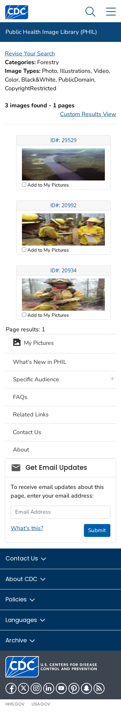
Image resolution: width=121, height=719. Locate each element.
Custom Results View (88, 114)
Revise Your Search (30, 53)
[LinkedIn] (48, 688)
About (21, 449)
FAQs (20, 397)
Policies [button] (16, 599)
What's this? (27, 528)
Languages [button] (22, 620)
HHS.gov (15, 704)
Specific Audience (36, 379)
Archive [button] (16, 640)
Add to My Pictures (47, 185)
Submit (97, 530)
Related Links (31, 414)
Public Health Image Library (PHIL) (51, 32)
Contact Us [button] (22, 558)
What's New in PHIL (39, 362)
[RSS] (99, 688)
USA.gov (41, 704)
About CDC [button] (22, 579)
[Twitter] (23, 688)
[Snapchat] (86, 688)
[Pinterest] (73, 688)
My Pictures (37, 343)
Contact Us (27, 432)
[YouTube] (61, 688)
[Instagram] (36, 688)
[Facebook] (10, 688)
